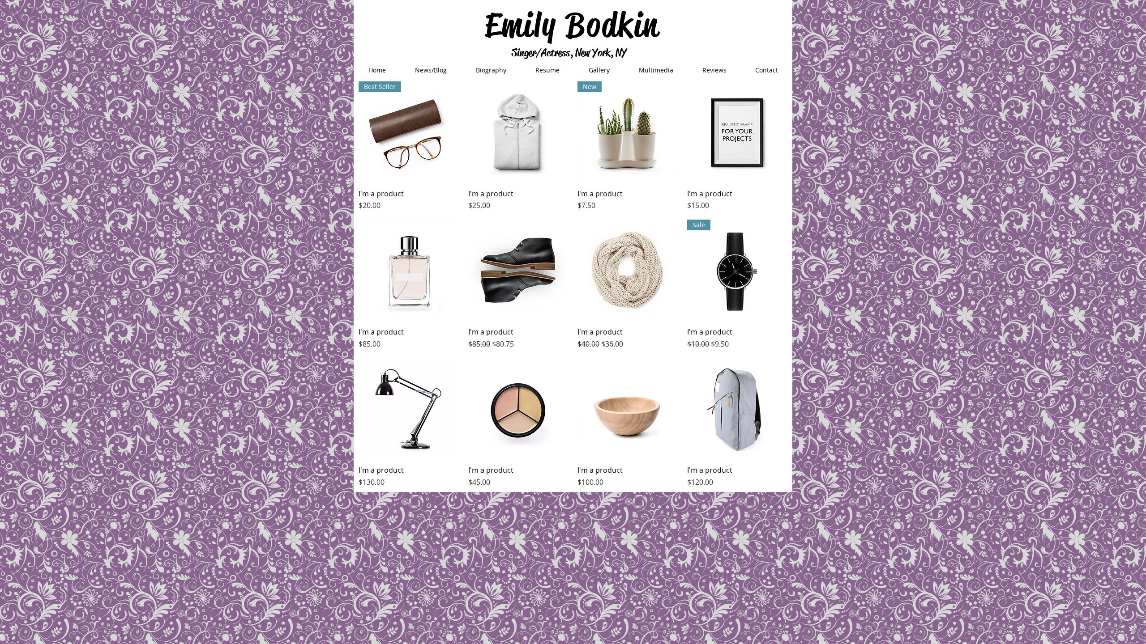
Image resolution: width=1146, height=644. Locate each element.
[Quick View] (518, 131)
